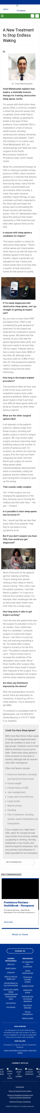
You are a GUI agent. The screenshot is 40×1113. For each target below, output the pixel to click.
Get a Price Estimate (27, 1006)
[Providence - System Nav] (21, 9)
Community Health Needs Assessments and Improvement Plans (10, 994)
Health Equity (11, 968)
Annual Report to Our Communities (11, 984)
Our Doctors (11, 1003)
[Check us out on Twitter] (10, 1073)
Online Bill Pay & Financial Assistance (27, 998)
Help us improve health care (10, 977)
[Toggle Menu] (6, 8)
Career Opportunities (27, 972)
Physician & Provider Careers (27, 979)
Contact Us (20, 951)
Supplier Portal (27, 986)
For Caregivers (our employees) (27, 964)
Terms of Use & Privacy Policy (20, 1091)
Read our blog (27, 1018)
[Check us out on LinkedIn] (19, 1072)
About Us (10, 964)
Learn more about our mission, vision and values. (20, 1051)
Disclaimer (20, 1087)
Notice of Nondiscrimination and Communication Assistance (20, 1096)
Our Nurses (10, 1007)
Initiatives (11, 972)
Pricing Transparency (27, 1013)
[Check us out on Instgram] (29, 1071)
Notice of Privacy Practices (20, 1102)
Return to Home (20, 934)
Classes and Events (27, 991)
